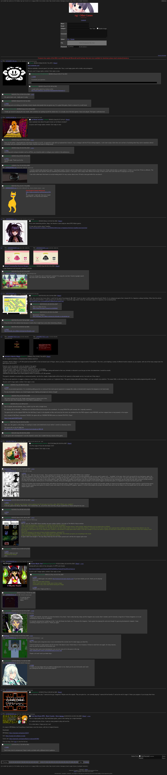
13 (34, 762)
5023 (28, 469)
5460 (80, 716)
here (15, 741)
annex (58, 1)
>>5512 (32, 517)
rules (47, 1)
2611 (55, 86)
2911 (28, 140)
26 (67, 762)
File (68, 39)
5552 (53, 266)
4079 (44, 356)
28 (72, 762)
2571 (51, 63)
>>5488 (32, 610)
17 (44, 762)
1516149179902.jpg (11, 441)
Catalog (86, 762)
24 (62, 762)
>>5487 (82, 563)
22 (57, 762)
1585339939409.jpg (11, 293)
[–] (1, 61)
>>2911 (6, 150)
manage (62, 1)
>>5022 (24, 473)
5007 (65, 443)
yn (2, 1)
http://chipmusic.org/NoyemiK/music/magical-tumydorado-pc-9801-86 (23, 429)
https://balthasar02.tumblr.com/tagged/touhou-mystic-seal (46, 650)
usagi (70, 1)
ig (23, 1)
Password (146, 756)
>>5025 (32, 500)
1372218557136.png (11, 61)
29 (74, 762)
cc (29, 1)
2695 (34, 593)
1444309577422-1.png (42, 336)
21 (54, 762)
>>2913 (32, 148)
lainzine (85, 1)
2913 (28, 156)
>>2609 (33, 77)
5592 (56, 221)
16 (41, 762)
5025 (28, 509)
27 (69, 762)
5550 (27, 327)
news (44, 1)
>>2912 (32, 140)
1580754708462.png (11, 519)
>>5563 (32, 94)
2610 (65, 74)
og (21, 1)
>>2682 (35, 577)
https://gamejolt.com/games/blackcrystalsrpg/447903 (24, 738)
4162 (27, 385)
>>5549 (6, 329)
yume (10, 1)
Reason (141, 758)
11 (29, 762)
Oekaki (72, 39)
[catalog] (83, 20)
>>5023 (6, 503)
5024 (28, 500)
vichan (86, 769)
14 (36, 762)
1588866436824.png (11, 188)
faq (50, 1)
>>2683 (35, 587)
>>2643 (32, 615)
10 (26, 762)
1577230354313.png (11, 613)
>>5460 (6, 747)
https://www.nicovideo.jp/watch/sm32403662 (45, 308)
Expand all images (162, 55)
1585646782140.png (11, 273)
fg (7, 1)
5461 (27, 744)
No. (49, 63)
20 (51, 762)
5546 (55, 295)
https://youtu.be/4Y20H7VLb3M (13, 418)
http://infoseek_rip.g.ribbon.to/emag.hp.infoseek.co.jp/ (19, 331)
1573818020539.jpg (11, 714)
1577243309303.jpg (10, 638)
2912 (28, 148)
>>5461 (89, 716)
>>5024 (32, 469)
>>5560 (6, 103)
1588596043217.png (11, 219)
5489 (29, 661)
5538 (28, 433)
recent (53, 1)
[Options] (164, 1)
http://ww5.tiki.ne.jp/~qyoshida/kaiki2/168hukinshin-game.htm (46, 301)
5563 (29, 101)
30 (77, 762)
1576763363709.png (11, 690)
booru (74, 1)
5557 (28, 271)
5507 (28, 517)
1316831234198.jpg (11, 117)
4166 (28, 396)
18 (46, 762)
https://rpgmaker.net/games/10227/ (19, 733)
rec (40, 1)
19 (49, 762)
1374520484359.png (11, 561)
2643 (73, 563)
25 (64, 762)
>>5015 (23, 522)
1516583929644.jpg (10, 471)
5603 (33, 109)
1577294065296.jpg (10, 663)
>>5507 (6, 551)
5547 (56, 304)
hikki (37, 1)
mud (67, 1)
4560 (28, 165)
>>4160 (6, 387)
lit (15, 1)
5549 (27, 320)
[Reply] (55, 63)
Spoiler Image (103, 28)
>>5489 (31, 635)
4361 (27, 422)
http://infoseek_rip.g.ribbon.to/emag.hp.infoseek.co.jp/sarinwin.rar (51, 316)
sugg (33, 1)
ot (27, 1)
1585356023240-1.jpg (42, 248)
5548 (56, 312)
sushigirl (80, 1)
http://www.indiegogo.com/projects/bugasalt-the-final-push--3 (48, 90)
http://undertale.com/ (33, 65)
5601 (28, 186)
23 (59, 762)
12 (31, 762)
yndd (4, 1)
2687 (62, 574)
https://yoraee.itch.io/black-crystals (15, 736)
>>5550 (31, 320)
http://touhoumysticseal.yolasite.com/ (63, 578)
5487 (28, 611)
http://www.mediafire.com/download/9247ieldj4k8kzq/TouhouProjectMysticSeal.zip (52, 569)
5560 (28, 94)
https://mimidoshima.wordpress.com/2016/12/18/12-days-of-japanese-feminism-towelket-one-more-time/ (58, 228)
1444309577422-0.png (13, 336)
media (18, 1)
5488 (27, 635)
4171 (26, 404)
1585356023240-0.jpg (13, 248)
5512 (28, 548)
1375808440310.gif (10, 595)
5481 (55, 692)
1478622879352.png (11, 167)
